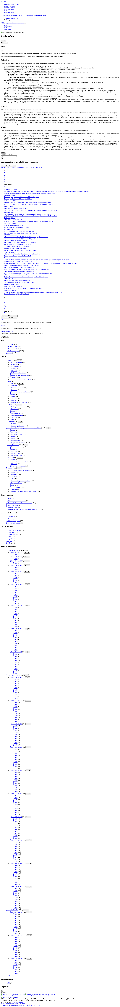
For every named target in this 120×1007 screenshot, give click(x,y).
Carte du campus (9, 9)
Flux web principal (7, 331)
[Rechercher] (2, 158)
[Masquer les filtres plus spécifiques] (20, 360)
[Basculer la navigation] (25, 23)
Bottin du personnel (9, 7)
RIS (2, 319)
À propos (6, 27)
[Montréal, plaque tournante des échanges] (13, 994)
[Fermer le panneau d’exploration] (2, 991)
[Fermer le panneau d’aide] (2, 50)
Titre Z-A (39, 167)
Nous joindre (7, 29)
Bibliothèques (8, 11)
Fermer (3, 152)
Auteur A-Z (22, 167)
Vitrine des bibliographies (11, 18)
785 (5, 180)
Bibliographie (8, 26)
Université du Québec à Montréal (13, 1003)
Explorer (5, 42)
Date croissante (14, 167)
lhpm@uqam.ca (35, 1005)
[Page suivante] (4, 181)
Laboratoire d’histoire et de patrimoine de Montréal (32, 15)
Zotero (16, 1002)
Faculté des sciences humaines (9, 15)
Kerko (21, 1002)
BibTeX (3, 325)
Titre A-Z (34, 167)
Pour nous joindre (9, 12)
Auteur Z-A (28, 167)
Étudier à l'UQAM (9, 6)
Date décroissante (5, 167)
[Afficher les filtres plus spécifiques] (18, 360)
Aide (4, 41)
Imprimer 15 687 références (10, 316)
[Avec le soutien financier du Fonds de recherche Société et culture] (44, 996)
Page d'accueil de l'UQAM (11, 4)
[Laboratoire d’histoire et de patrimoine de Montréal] (40, 994)
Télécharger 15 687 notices (10, 317)
